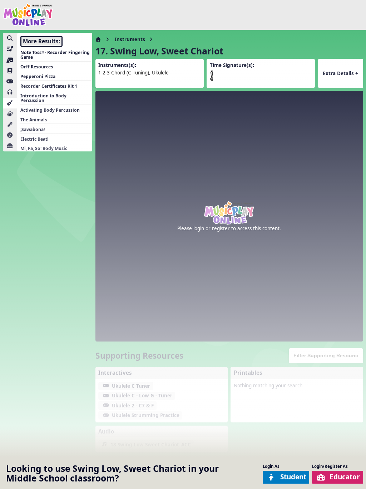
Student (293, 476)
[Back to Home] (28, 15)
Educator (345, 476)
